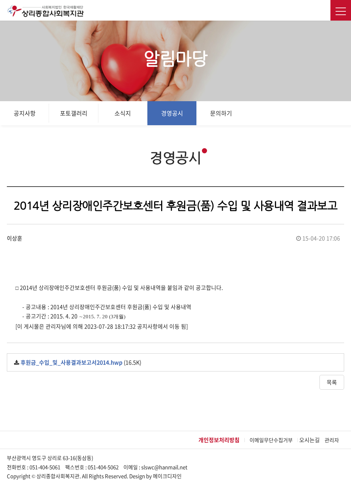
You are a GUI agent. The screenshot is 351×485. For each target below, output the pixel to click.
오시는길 (309, 440)
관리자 (332, 440)
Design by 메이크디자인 (155, 476)
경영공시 (172, 113)
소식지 (122, 113)
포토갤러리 (73, 113)
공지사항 (25, 113)
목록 (332, 382)
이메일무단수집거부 (271, 440)
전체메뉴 (340, 10)
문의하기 (221, 113)
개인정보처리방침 (219, 440)
